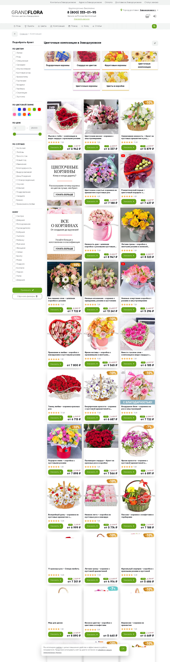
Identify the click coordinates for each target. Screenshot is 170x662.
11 (61, 142)
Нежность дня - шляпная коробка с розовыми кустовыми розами (100, 245)
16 (98, 359)
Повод (74, 26)
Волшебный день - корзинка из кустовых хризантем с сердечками (63, 516)
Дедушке (20, 280)
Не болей (20, 148)
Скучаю (20, 184)
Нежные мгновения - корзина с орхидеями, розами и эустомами (100, 299)
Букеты (31, 26)
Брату (19, 256)
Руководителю (23, 228)
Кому (86, 26)
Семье (19, 252)
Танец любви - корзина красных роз (64, 408)
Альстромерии (23, 69)
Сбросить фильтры (26, 296)
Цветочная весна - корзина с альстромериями (99, 137)
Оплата (108, 2)
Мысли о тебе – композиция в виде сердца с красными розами (64, 137)
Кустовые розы (23, 73)
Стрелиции (21, 93)
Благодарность (23, 168)
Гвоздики (20, 85)
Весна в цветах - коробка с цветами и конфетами (98, 624)
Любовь (20, 152)
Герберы (20, 89)
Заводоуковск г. (148, 10)
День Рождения (23, 176)
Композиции (59, 26)
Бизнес (19, 200)
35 (135, 142)
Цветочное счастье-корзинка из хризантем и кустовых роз (101, 191)
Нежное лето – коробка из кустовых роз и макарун (98, 516)
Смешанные (22, 61)
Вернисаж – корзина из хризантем (132, 624)
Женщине (20, 248)
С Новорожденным (25, 180)
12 (61, 304)
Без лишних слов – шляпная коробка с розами (61, 299)
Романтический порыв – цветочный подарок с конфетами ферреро (133, 191)
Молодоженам (23, 224)
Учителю (20, 236)
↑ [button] (162, 592)
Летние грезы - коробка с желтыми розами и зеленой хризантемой (134, 245)
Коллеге (20, 268)
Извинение (21, 164)
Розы (18, 26)
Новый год (21, 160)
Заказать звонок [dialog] (82, 19)
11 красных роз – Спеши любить (63, 569)
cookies (59, 647)
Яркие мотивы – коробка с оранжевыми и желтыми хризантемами (98, 354)
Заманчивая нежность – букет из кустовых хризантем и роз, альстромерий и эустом (137, 137)
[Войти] (154, 16)
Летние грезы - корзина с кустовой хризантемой (97, 570)
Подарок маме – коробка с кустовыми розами (61, 462)
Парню (19, 272)
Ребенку (20, 240)
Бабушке (20, 232)
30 (61, 413)
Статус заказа (151, 2)
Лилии (19, 53)
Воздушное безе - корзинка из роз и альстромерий (136, 408)
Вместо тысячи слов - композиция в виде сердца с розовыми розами (135, 354)
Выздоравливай (24, 172)
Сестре (20, 216)
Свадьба (20, 196)
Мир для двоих (55, 623)
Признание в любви (25, 204)
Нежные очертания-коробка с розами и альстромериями (136, 299)
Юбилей (20, 188)
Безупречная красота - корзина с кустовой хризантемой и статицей (100, 408)
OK (123, 649)
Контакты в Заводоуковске (63, 2)
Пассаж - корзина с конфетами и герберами (137, 516)
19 (98, 413)
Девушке (20, 220)
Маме (19, 260)
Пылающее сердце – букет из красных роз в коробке (99, 462)
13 (98, 575)
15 (98, 250)
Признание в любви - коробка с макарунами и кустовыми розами (64, 354)
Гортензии (21, 81)
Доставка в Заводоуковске (128, 2)
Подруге (20, 264)
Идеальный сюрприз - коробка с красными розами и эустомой (137, 570)
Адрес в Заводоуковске (90, 2)
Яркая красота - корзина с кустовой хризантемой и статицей (134, 462)
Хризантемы (22, 77)
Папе (18, 276)
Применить (26, 290)
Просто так (22, 156)
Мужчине (20, 244)
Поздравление (23, 192)
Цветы (43, 26)
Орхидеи (20, 65)
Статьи (98, 26)
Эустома (20, 97)
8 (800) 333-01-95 (81, 12)
